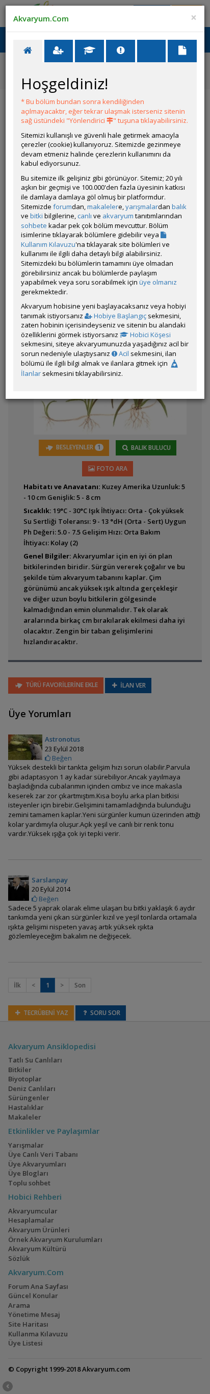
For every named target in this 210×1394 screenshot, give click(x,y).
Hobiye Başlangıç (119, 315)
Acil (123, 353)
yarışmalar (141, 206)
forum (62, 206)
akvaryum (118, 215)
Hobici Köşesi (149, 334)
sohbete (34, 225)
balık (179, 206)
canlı (84, 215)
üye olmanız (158, 282)
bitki (36, 215)
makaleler (102, 206)
